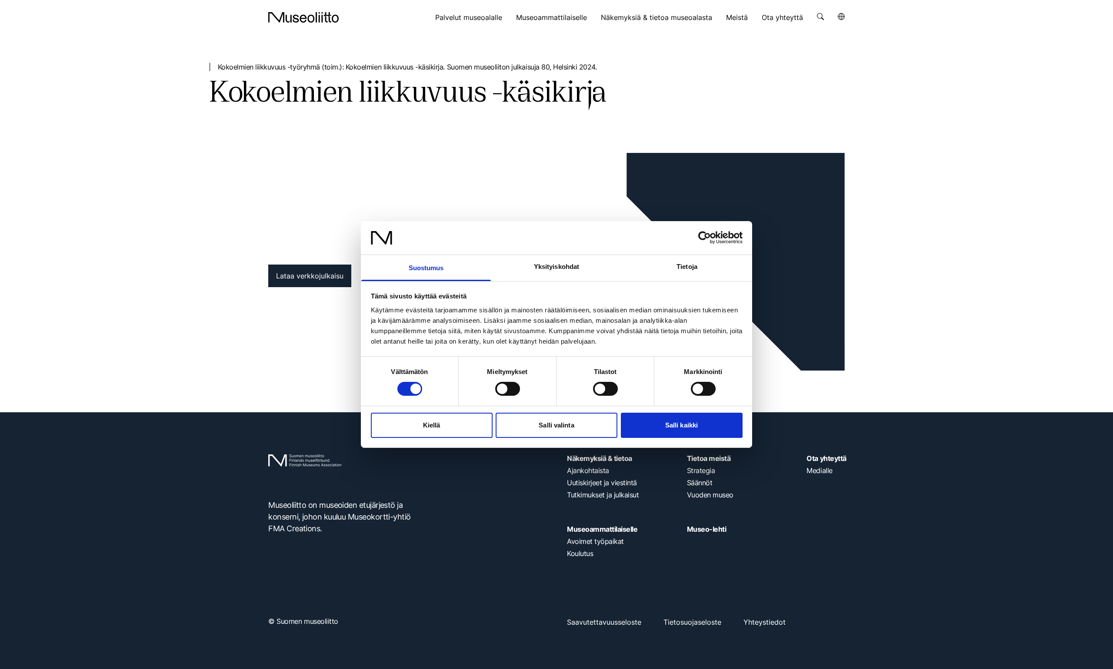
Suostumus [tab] (426, 268)
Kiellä (431, 425)
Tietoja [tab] (686, 266)
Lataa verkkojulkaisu (309, 276)
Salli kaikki (681, 425)
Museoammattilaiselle (551, 17)
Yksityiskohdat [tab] (556, 266)
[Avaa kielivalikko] (841, 16)
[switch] (507, 389)
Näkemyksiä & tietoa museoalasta (656, 17)
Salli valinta (556, 425)
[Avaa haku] (820, 16)
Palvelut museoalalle (468, 17)
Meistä (737, 17)
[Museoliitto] (303, 17)
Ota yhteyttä (782, 17)
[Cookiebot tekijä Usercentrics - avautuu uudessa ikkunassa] (704, 237)
